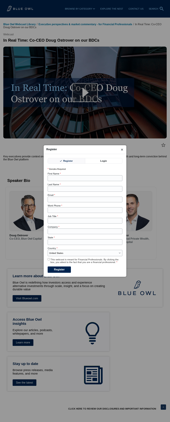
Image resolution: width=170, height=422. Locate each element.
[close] (122, 149)
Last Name (54, 184)
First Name (54, 173)
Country (52, 248)
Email (51, 195)
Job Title (53, 216)
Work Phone (55, 205)
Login (103, 161)
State (51, 237)
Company (53, 227)
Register (68, 161)
